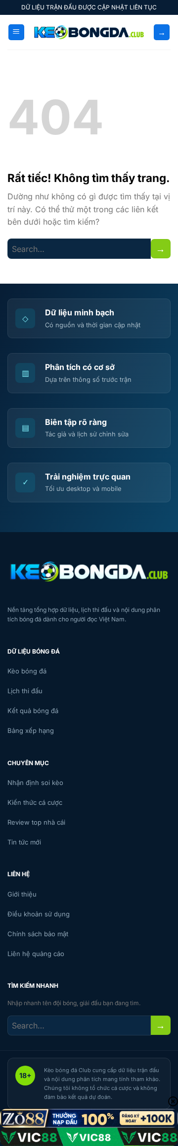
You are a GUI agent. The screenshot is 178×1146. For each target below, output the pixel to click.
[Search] (162, 32)
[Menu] (16, 32)
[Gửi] (161, 248)
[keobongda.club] (89, 32)
